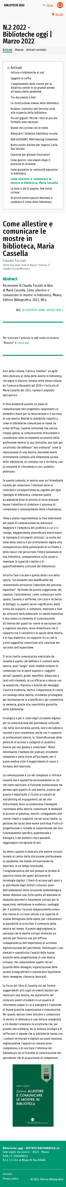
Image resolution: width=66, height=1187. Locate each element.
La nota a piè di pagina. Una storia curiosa (31, 190)
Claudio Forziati (14, 261)
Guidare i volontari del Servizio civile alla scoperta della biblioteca (33, 110)
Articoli (16, 67)
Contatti (7, 1174)
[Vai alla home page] (14, 5)
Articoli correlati (36, 50)
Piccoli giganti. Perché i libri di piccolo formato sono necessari (34, 120)
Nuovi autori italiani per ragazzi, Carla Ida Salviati (34, 146)
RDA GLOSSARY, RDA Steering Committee (34, 139)
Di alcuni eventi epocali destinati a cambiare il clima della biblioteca (31, 199)
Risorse (19, 50)
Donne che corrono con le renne (29, 128)
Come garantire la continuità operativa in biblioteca (34, 171)
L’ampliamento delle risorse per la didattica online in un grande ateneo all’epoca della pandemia (33, 87)
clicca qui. (23, 343)
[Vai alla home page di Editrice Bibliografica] (60, 5)
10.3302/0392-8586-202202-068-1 (42, 310)
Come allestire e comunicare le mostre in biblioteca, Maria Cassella (34, 181)
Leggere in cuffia (21, 78)
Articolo (7, 50)
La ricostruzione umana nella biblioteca (35, 103)
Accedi (59, 14)
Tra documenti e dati (23, 97)
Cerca (50, 5)
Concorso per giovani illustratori (30, 154)
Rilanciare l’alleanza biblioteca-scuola (34, 133)
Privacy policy (10, 1178)
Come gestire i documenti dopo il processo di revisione (30, 162)
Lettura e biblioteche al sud (27, 72)
